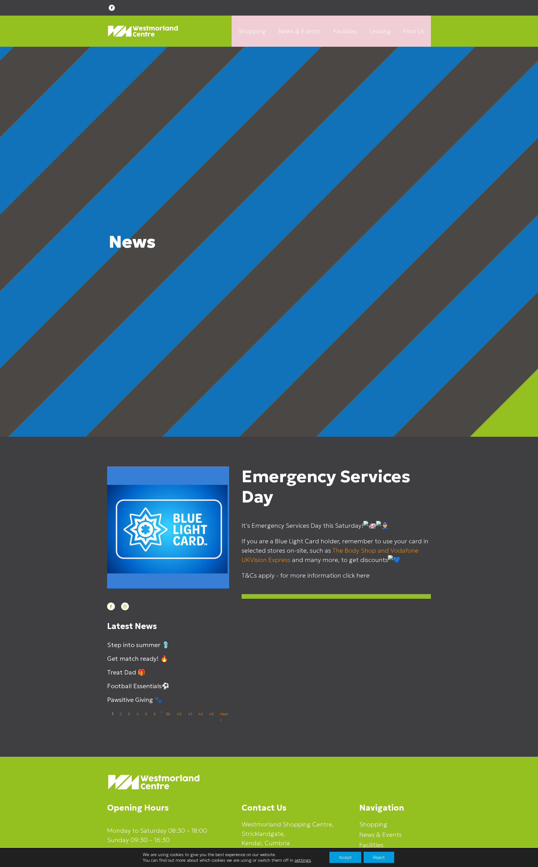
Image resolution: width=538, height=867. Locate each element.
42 (200, 714)
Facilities (345, 31)
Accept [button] (345, 857)
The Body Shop (354, 550)
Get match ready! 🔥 (137, 659)
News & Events (299, 31)
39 (168, 714)
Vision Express (270, 560)
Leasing (380, 31)
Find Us (414, 31)
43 (211, 714)
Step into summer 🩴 (138, 645)
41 (190, 714)
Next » (224, 717)
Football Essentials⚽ (138, 686)
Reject (379, 857)
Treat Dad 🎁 (126, 672)
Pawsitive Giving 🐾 (134, 700)
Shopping (252, 31)
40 (179, 714)
